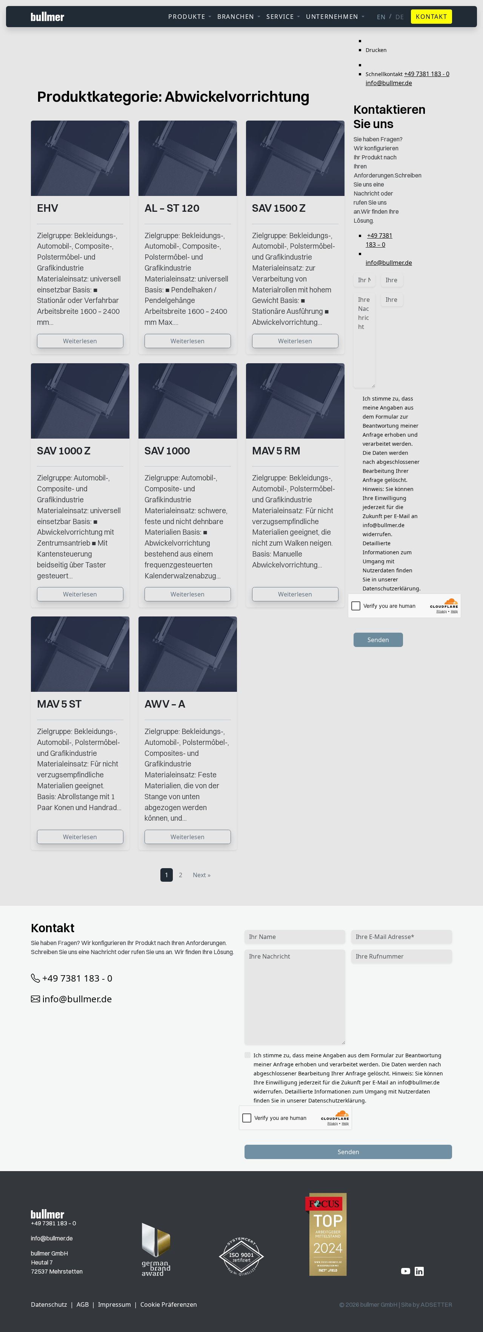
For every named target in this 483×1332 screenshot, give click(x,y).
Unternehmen (332, 16)
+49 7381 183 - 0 (426, 74)
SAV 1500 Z (279, 208)
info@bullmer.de (389, 83)
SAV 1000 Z (64, 450)
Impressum (114, 1304)
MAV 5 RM (276, 450)
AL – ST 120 (172, 208)
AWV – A (165, 703)
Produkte (186, 16)
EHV (47, 208)
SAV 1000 (167, 450)
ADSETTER (436, 1304)
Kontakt (431, 16)
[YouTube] (405, 1270)
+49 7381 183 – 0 (53, 1223)
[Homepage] (47, 1213)
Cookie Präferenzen (168, 1304)
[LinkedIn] (419, 1270)
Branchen (235, 16)
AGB (83, 1304)
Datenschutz (49, 1304)
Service (280, 16)
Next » (202, 875)
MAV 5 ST (59, 703)
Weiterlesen (80, 341)
